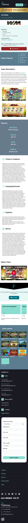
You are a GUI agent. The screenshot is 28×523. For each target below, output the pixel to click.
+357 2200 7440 (4, 402)
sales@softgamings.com (6, 381)
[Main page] (5, 3)
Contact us (19, 4)
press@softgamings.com (7, 390)
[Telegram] (19, 494)
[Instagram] (16, 494)
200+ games (5, 31)
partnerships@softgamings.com (8, 385)
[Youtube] (9, 494)
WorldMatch (10, 17)
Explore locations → (5, 413)
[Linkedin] (12, 494)
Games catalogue (4, 17)
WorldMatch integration (6, 39)
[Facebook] (2, 494)
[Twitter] (5, 494)
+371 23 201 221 (5, 405)
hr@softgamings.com (6, 394)
